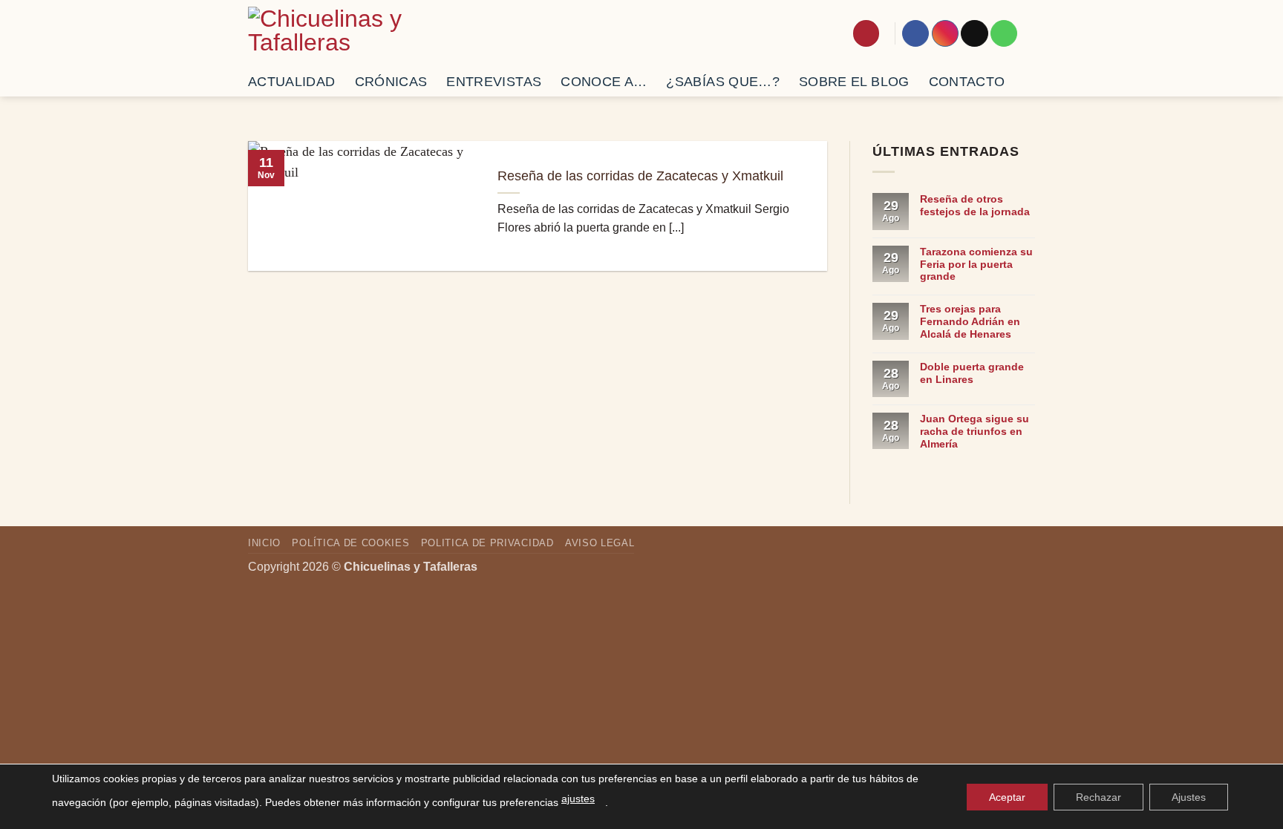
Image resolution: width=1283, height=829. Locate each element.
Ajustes (1189, 797)
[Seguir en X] (974, 33)
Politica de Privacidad (487, 542)
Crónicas (391, 81)
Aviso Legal (599, 542)
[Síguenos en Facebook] (915, 33)
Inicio (264, 542)
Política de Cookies (350, 542)
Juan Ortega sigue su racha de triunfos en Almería (974, 431)
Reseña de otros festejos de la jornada (975, 205)
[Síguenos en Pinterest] (1003, 33)
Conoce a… (604, 81)
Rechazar (1098, 797)
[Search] (866, 33)
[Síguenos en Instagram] (945, 33)
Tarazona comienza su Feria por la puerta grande (976, 264)
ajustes (578, 799)
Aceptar (1007, 797)
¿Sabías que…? (723, 81)
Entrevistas (493, 81)
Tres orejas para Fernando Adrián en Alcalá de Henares (970, 321)
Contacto (967, 81)
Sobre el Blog (854, 81)
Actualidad (292, 81)
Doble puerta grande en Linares (972, 373)
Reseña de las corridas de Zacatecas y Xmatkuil (640, 175)
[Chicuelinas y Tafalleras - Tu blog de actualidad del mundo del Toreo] (335, 33)
